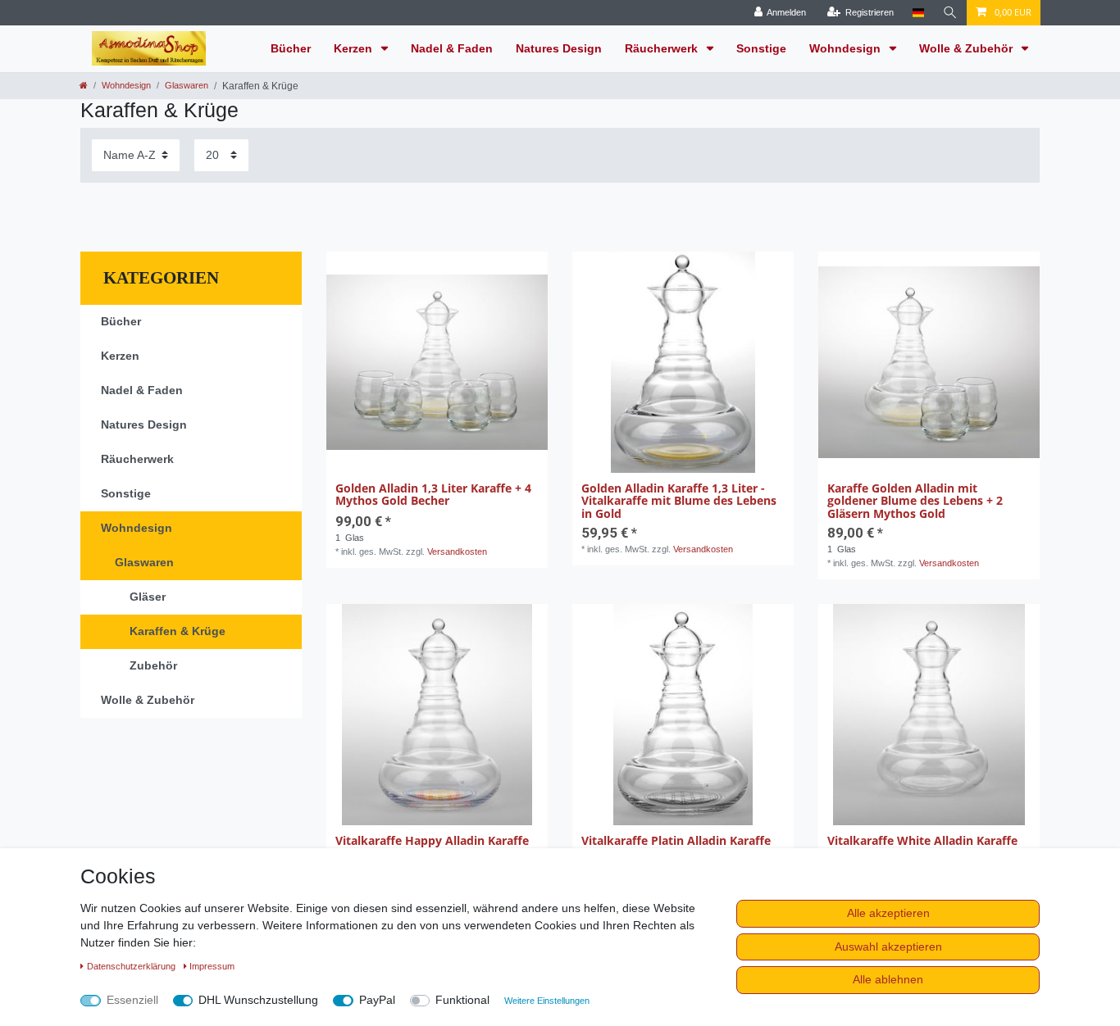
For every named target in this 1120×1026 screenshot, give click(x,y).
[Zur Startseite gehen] (84, 85)
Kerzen (355, 48)
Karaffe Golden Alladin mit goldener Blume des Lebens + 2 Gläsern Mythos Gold (915, 501)
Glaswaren (186, 85)
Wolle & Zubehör (967, 48)
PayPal (377, 999)
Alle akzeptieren (888, 912)
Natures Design (559, 48)
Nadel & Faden (452, 48)
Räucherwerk (663, 48)
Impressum (211, 966)
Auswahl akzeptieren (888, 946)
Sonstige (761, 48)
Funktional (462, 999)
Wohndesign (846, 48)
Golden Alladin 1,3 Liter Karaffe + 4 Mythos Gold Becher (433, 495)
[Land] (918, 12)
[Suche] (950, 12)
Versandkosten (457, 551)
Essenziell (132, 999)
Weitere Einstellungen (547, 1001)
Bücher (291, 48)
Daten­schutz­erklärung (132, 966)
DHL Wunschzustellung (258, 999)
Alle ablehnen (888, 979)
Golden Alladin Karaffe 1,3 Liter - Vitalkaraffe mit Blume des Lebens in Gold (678, 501)
